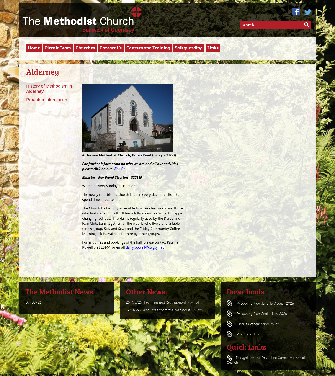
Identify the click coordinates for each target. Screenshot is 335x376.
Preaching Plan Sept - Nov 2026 (261, 314)
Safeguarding (189, 47)
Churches (85, 47)
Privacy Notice (247, 334)
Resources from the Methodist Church (172, 310)
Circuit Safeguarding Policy (257, 324)
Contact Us (111, 47)
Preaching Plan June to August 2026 (265, 303)
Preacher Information (46, 99)
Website (119, 168)
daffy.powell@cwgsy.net (145, 247)
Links (213, 47)
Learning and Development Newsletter (174, 302)
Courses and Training (148, 47)
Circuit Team (58, 47)
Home (34, 47)
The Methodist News (59, 291)
